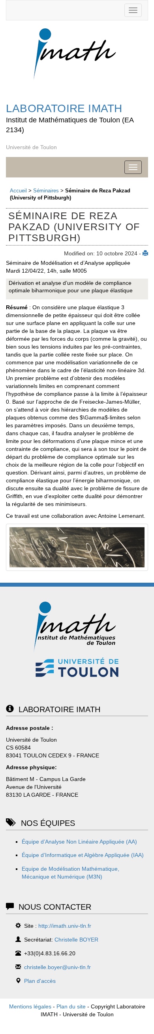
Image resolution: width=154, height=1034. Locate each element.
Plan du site (71, 1006)
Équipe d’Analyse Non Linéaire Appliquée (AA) (79, 841)
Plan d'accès (40, 981)
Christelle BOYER (76, 939)
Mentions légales (30, 1006)
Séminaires (46, 191)
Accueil (18, 191)
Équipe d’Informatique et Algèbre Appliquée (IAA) (83, 855)
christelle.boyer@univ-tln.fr (57, 967)
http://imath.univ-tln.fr (64, 926)
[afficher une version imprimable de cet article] (145, 253)
